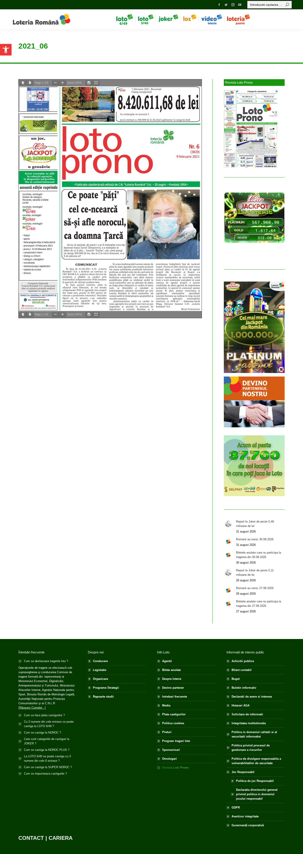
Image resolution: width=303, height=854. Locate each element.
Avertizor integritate (245, 816)
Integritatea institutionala (249, 723)
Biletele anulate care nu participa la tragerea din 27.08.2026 (258, 603)
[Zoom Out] (55, 82)
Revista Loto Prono (175, 767)
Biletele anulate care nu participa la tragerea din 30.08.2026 (258, 555)
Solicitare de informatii (247, 714)
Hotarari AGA (241, 705)
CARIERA (61, 838)
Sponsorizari (171, 749)
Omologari (169, 758)
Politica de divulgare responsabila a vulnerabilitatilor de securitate (256, 761)
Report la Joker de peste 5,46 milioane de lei (255, 524)
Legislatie (99, 670)
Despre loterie (171, 678)
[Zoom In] (62, 82)
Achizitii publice (243, 661)
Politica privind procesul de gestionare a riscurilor (251, 747)
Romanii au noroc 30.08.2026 (254, 539)
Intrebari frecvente (174, 696)
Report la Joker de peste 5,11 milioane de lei (255, 572)
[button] (6, 49)
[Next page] (30, 82)
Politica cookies (173, 723)
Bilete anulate (171, 670)
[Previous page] (23, 82)
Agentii (167, 661)
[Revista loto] (251, 129)
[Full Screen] (96, 82)
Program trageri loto (176, 741)
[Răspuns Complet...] (32, 707)
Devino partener (173, 687)
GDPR (236, 807)
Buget (236, 678)
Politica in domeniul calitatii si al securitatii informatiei (254, 734)
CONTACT (31, 838)
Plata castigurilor (174, 714)
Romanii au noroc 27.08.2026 (254, 588)
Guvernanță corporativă (248, 825)
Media (166, 705)
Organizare (100, 678)
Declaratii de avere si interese (252, 696)
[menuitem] (125, 19)
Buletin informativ (244, 687)
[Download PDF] (89, 82)
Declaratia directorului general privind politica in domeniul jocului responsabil (256, 794)
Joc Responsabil (243, 772)
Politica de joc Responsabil (255, 781)
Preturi (166, 732)
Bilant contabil (242, 670)
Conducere (100, 661)
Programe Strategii (106, 687)
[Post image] (228, 523)
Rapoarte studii (103, 696)
